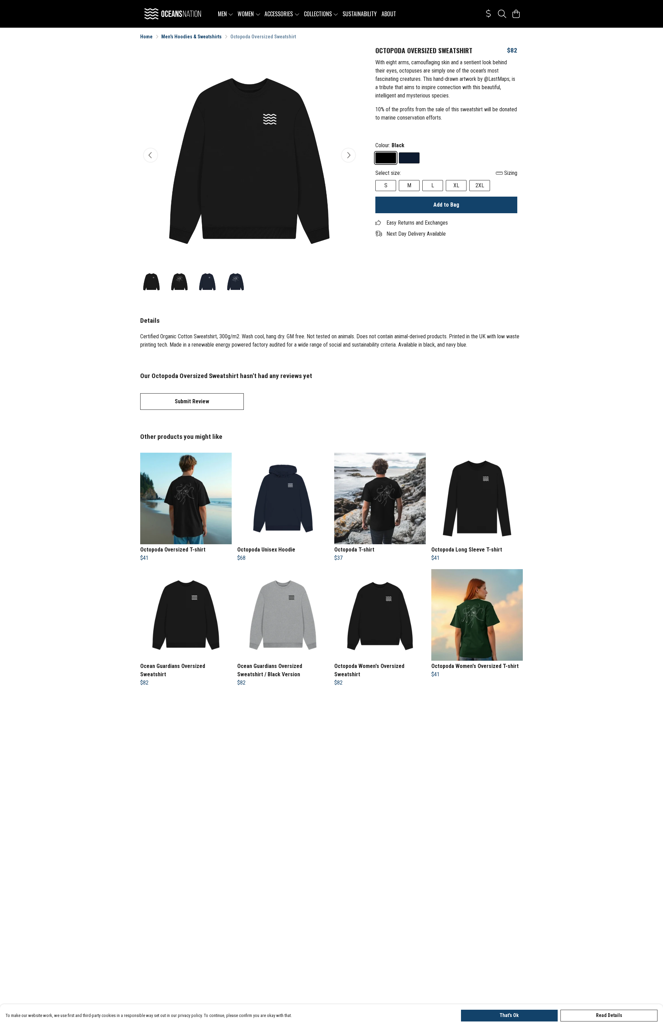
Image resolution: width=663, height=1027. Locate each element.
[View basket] (516, 14)
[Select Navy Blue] (409, 157)
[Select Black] (385, 157)
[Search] (502, 14)
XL (456, 185)
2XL (479, 185)
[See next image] (348, 155)
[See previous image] (150, 155)
